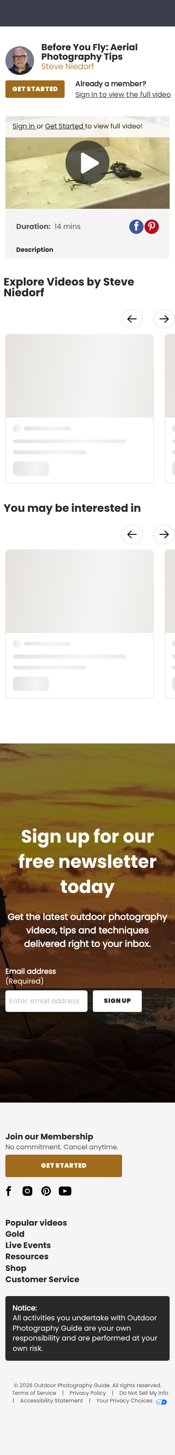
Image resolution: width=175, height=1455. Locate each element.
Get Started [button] (64, 1165)
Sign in (24, 126)
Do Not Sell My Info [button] (143, 1393)
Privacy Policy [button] (88, 1393)
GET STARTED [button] (35, 88)
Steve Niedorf (67, 66)
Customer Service (42, 1279)
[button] (123, 89)
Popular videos (36, 1223)
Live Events (28, 1245)
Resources (26, 1256)
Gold (15, 1234)
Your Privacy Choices (124, 1401)
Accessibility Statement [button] (51, 1401)
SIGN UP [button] (117, 1000)
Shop (15, 1268)
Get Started (65, 126)
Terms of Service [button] (34, 1393)
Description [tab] (34, 250)
